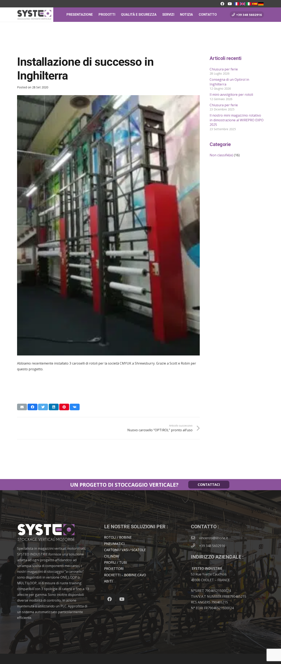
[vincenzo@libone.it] (195, 538)
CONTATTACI (209, 484)
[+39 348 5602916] (195, 546)
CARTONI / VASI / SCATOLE (125, 550)
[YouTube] (229, 3)
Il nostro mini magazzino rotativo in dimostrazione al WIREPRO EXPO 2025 (237, 120)
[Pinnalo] (64, 407)
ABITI (108, 581)
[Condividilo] (32, 407)
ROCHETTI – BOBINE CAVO (125, 575)
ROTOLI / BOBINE (118, 537)
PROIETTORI (114, 568)
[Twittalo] (43, 407)
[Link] (236, 3)
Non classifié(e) (221, 155)
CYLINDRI (111, 556)
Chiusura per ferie (224, 69)
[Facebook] (222, 3)
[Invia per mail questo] (22, 407)
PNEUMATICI (114, 543)
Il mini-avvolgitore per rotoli (231, 94)
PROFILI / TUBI (115, 562)
